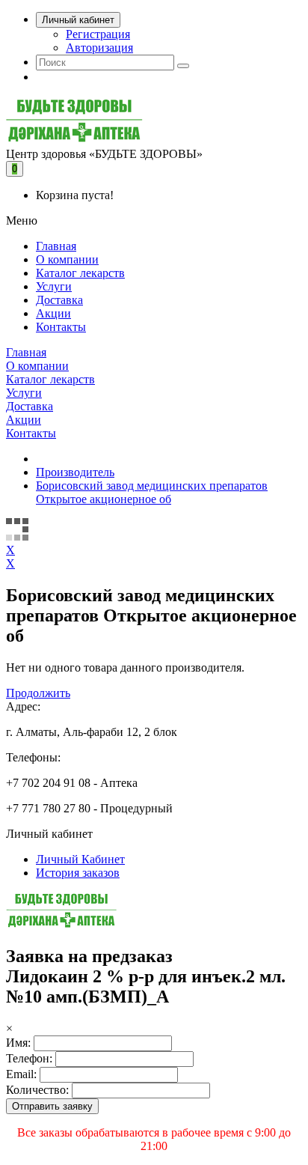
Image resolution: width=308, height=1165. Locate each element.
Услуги (54, 286)
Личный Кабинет (80, 859)
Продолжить (38, 693)
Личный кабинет (78, 19)
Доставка (59, 299)
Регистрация (98, 34)
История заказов (78, 872)
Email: (21, 1074)
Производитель (75, 472)
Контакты (61, 326)
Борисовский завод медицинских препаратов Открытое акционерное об (152, 492)
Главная (56, 246)
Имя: (18, 1042)
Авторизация (99, 47)
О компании (67, 259)
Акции (53, 313)
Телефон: (29, 1058)
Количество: (37, 1089)
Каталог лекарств (80, 273)
